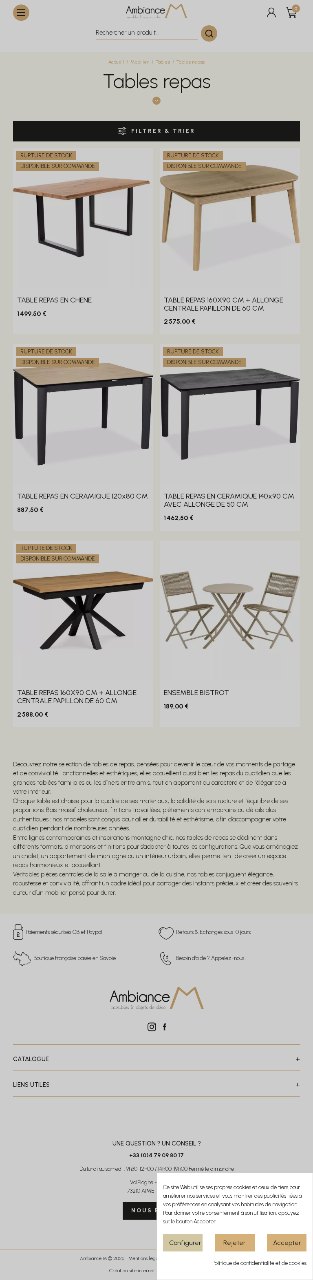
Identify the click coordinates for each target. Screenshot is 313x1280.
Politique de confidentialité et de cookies (259, 1263)
